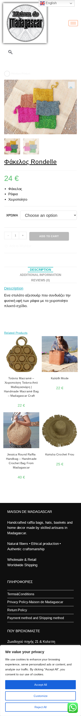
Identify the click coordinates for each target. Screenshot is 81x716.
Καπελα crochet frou (59, 454)
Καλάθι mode (60, 378)
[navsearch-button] (10, 52)
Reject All (40, 707)
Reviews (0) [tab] (40, 280)
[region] (40, 680)
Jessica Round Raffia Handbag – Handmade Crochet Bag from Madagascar (21, 461)
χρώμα (12, 215)
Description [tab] (40, 269)
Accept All (40, 684)
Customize (41, 696)
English (51, 3)
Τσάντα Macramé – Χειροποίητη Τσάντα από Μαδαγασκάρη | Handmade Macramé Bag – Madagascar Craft (21, 387)
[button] (71, 85)
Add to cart (49, 236)
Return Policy (17, 610)
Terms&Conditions (20, 594)
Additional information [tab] (40, 275)
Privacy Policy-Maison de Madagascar (35, 602)
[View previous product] (7, 74)
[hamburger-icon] (73, 23)
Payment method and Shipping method (35, 618)
